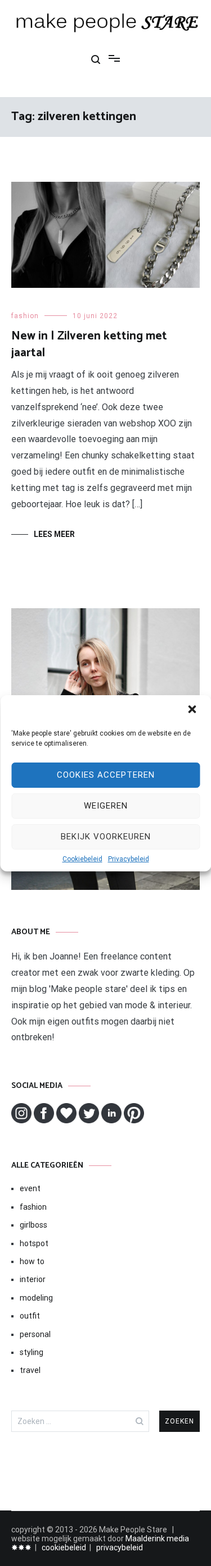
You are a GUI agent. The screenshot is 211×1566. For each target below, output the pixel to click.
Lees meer (54, 534)
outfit (30, 1315)
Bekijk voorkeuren (106, 837)
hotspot (34, 1243)
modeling (36, 1297)
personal (35, 1334)
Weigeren (106, 806)
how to (32, 1261)
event (30, 1188)
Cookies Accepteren (106, 775)
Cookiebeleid (82, 859)
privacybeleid (119, 1547)
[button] (193, 710)
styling (31, 1352)
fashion (25, 316)
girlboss (33, 1224)
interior (33, 1279)
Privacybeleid (128, 859)
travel (30, 1370)
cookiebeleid (64, 1547)
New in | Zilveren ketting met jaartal (89, 344)
